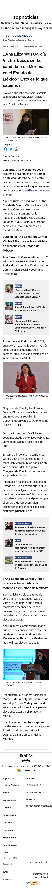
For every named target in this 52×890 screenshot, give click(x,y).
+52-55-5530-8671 (35, 792)
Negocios (8, 830)
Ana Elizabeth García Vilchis (17, 40)
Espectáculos (10, 845)
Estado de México (32, 46)
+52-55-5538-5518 (35, 785)
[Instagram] (30, 755)
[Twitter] (11, 149)
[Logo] (26, 17)
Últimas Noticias (11, 23)
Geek (5, 852)
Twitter (6, 872)
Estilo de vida (9, 815)
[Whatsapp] (16, 149)
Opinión (7, 807)
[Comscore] (26, 770)
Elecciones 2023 (11, 46)
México (24, 23)
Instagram (7, 879)
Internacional (36, 23)
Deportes (7, 822)
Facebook (7, 864)
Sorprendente (10, 837)
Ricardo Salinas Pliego (15, 28)
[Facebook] (5, 149)
